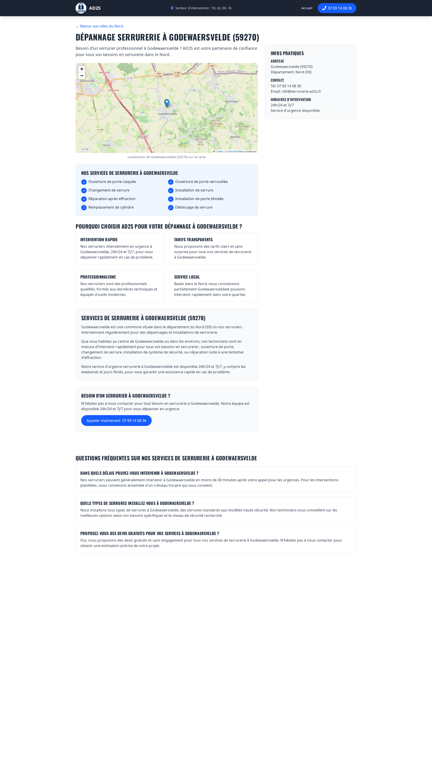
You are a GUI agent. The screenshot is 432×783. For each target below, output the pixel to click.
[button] (167, 103)
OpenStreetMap (235, 151)
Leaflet (219, 151)
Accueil (307, 8)
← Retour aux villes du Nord (99, 26)
